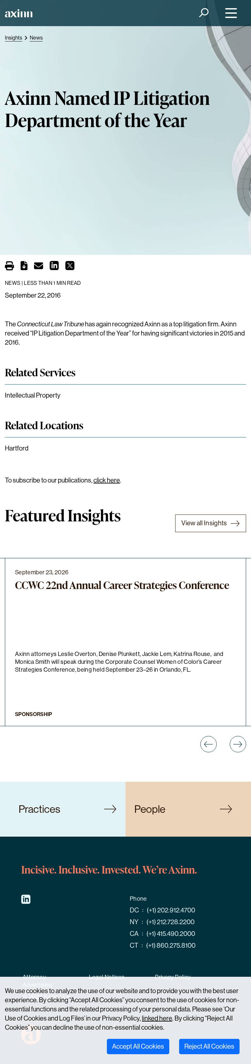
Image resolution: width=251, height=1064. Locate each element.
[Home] (18, 13)
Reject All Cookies (209, 1046)
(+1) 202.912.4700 (171, 910)
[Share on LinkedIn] (54, 267)
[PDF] (24, 267)
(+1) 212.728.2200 (170, 922)
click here (106, 480)
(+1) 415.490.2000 (170, 934)
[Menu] (229, 13)
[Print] (9, 266)
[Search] (203, 13)
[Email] (38, 267)
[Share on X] (70, 267)
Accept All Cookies (138, 1046)
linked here (157, 1018)
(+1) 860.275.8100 (170, 945)
